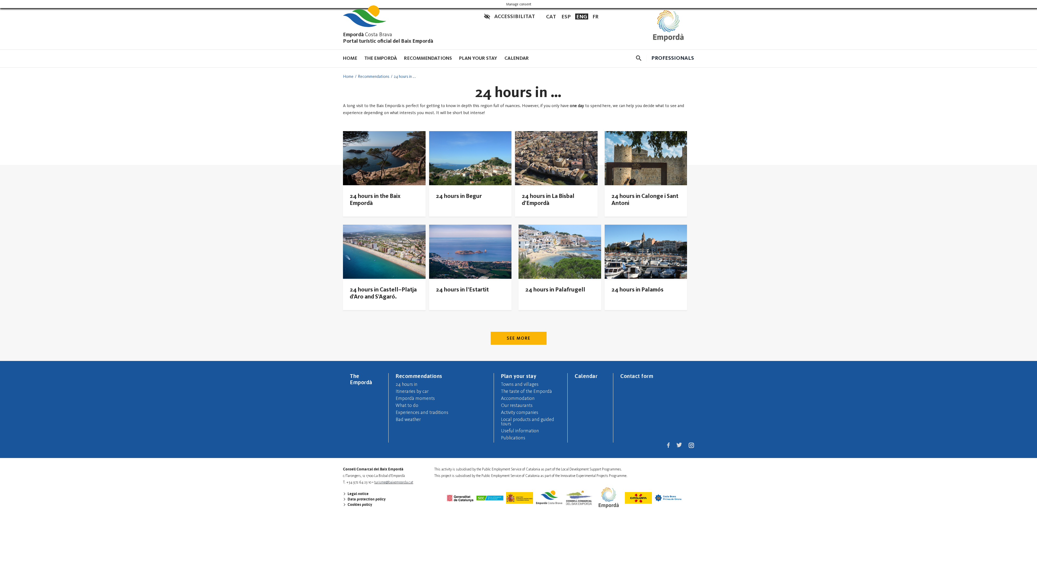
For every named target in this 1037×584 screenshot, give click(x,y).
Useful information (520, 431)
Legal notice (358, 493)
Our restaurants (517, 405)
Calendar (516, 58)
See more (518, 338)
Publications (513, 438)
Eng (581, 16)
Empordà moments (415, 398)
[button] (638, 58)
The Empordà (380, 58)
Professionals (672, 58)
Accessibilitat (514, 16)
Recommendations (428, 58)
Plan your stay (478, 58)
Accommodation (518, 398)
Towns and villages (519, 384)
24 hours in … (405, 76)
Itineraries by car (412, 391)
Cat (551, 16)
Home (350, 58)
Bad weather (408, 419)
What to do (407, 405)
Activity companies (519, 412)
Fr (595, 16)
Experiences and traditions (422, 412)
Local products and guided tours (527, 421)
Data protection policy (366, 499)
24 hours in (407, 384)
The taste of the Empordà (526, 391)
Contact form (636, 375)
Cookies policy (359, 504)
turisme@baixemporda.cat (393, 482)
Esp (566, 16)
